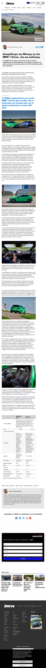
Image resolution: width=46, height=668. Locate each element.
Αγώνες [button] (5, 635)
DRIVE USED (39, 7)
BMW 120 (21, 485)
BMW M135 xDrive (28, 485)
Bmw (17, 485)
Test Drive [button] (6, 627)
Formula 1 (6, 636)
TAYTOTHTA (39, 606)
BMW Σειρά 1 (12, 485)
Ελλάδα (5, 616)
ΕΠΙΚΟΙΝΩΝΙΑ (33, 606)
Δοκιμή (5, 629)
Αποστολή (6, 630)
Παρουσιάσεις (15, 624)
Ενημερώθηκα (22, 665)
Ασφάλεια (6, 621)
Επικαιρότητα (7, 7)
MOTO (14, 629)
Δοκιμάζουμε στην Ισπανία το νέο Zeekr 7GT (17, 584)
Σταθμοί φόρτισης (16, 618)
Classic (23, 7)
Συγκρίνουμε (6, 632)
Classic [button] (15, 621)
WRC (5, 638)
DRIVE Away (29, 7)
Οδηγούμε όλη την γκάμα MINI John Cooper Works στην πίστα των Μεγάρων (6, 587)
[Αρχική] (10, 4)
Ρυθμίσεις (22, 661)
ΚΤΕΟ (23, 615)
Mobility (14, 616)
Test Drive (14, 7)
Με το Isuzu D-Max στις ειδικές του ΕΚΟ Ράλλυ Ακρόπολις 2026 (28, 587)
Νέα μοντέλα (6, 613)
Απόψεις (5, 624)
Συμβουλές (15, 634)
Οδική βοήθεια (24, 616)
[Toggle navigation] (2, 4)
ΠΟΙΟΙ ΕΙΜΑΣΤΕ (20, 606)
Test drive (36, 485)
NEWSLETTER (27, 606)
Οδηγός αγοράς (16, 633)
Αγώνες (19, 7)
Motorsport (6, 639)
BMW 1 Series (5, 485)
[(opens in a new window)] (39, 4)
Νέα (14, 613)
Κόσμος (5, 618)
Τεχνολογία (15, 615)
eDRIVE (34, 7)
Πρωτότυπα (6, 615)
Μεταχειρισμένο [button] (16, 631)
